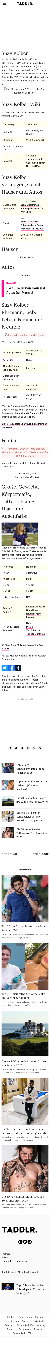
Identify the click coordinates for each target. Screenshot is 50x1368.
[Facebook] (10, 748)
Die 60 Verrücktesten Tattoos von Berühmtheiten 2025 (32, 833)
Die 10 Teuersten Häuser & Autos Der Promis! (25, 290)
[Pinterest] (28, 748)
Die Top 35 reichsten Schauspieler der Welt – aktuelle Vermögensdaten (30, 816)
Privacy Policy (20, 1261)
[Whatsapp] (34, 748)
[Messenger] (16, 748)
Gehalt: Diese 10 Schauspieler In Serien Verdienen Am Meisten (32, 225)
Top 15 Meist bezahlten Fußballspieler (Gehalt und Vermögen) (31, 1289)
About (5, 1257)
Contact (7, 1261)
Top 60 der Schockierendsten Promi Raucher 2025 (30, 768)
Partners (6, 1254)
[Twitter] (22, 748)
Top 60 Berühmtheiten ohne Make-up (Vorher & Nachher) (32, 785)
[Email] (40, 748)
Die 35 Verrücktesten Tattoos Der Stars (35, 630)
